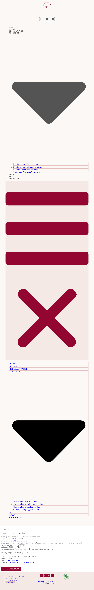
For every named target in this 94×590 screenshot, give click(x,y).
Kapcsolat (14, 178)
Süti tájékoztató (12, 578)
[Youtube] (52, 575)
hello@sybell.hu (13, 560)
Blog (11, 174)
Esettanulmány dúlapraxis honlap (28, 167)
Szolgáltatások (16, 31)
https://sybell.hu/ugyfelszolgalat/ (22, 562)
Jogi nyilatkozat (12, 580)
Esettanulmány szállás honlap (26, 170)
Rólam (12, 29)
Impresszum (10, 582)
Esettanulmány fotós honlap (25, 164)
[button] (47, 270)
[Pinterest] (48, 575)
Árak (11, 176)
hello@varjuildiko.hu (18, 541)
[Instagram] (41, 19)
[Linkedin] (53, 19)
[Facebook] (47, 19)
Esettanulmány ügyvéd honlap (26, 172)
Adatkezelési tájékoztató (15, 576)
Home (11, 27)
